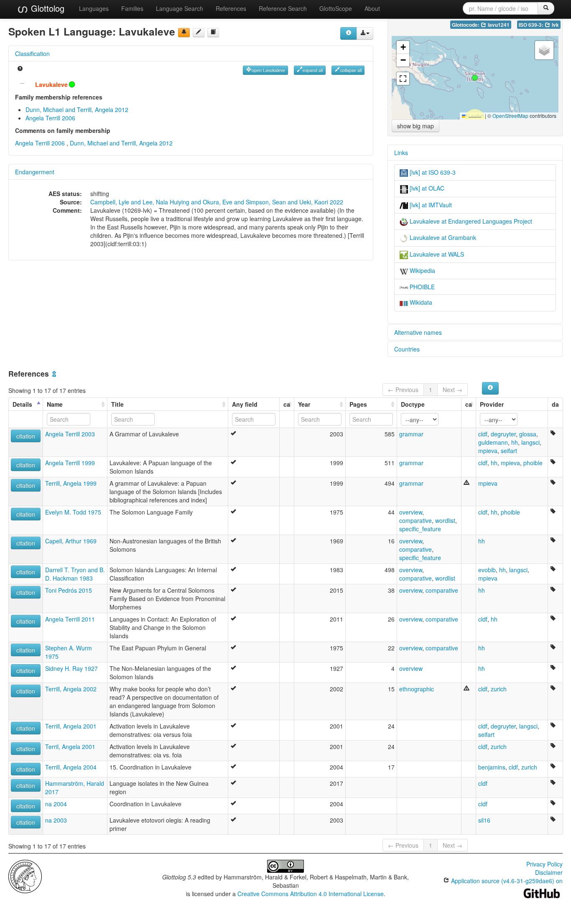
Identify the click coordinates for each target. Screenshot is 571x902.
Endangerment (34, 172)
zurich (499, 689)
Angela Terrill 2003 (70, 434)
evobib (487, 570)
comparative (415, 520)
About (372, 8)
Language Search (179, 8)
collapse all (351, 70)
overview (410, 512)
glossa (527, 434)
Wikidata (420, 302)
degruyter (503, 434)
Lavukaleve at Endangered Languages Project (470, 221)
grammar (411, 434)
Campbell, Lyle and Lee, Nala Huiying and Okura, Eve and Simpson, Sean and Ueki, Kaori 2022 (216, 202)
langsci (530, 442)
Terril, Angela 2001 (70, 746)
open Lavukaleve (268, 70)
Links (401, 152)
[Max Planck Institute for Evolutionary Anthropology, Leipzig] (25, 875)
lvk (555, 24)
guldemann (493, 442)
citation (25, 436)
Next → (452, 389)
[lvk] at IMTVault (430, 205)
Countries (407, 349)
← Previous (403, 389)
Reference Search (283, 8)
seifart (509, 450)
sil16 (484, 820)
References (231, 8)
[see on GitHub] (198, 32)
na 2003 (56, 820)
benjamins (491, 767)
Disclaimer (549, 872)
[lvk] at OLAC (426, 188)
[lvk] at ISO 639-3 (432, 172)
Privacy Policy (544, 864)
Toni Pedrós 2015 (68, 590)
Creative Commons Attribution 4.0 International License (310, 893)
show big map (415, 126)
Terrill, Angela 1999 (71, 483)
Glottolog (46, 8)
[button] (475, 78)
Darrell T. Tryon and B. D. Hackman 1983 (75, 574)
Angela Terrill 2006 (50, 118)
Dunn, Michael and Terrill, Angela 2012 (76, 109)
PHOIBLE (421, 287)
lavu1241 (498, 24)
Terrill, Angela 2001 (71, 726)
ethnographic (416, 689)
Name (55, 404)
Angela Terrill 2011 (70, 619)
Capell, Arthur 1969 (71, 541)
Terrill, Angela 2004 (71, 767)
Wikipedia (421, 270)
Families (132, 8)
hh (514, 442)
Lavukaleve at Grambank (442, 237)
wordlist (445, 520)
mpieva (487, 450)
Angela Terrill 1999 (70, 463)
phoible (533, 463)
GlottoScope (335, 8)
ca (286, 404)
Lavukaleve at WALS (436, 254)
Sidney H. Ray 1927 (71, 668)
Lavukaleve (51, 84)
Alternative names (418, 332)
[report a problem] (184, 32)
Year (304, 404)
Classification (32, 53)
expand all (313, 70)
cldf (482, 434)
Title (117, 404)
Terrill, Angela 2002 (71, 689)
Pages (358, 404)
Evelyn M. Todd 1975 (73, 512)
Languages (94, 8)
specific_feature (420, 529)
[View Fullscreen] (403, 78)
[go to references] (213, 32)
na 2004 (56, 804)
